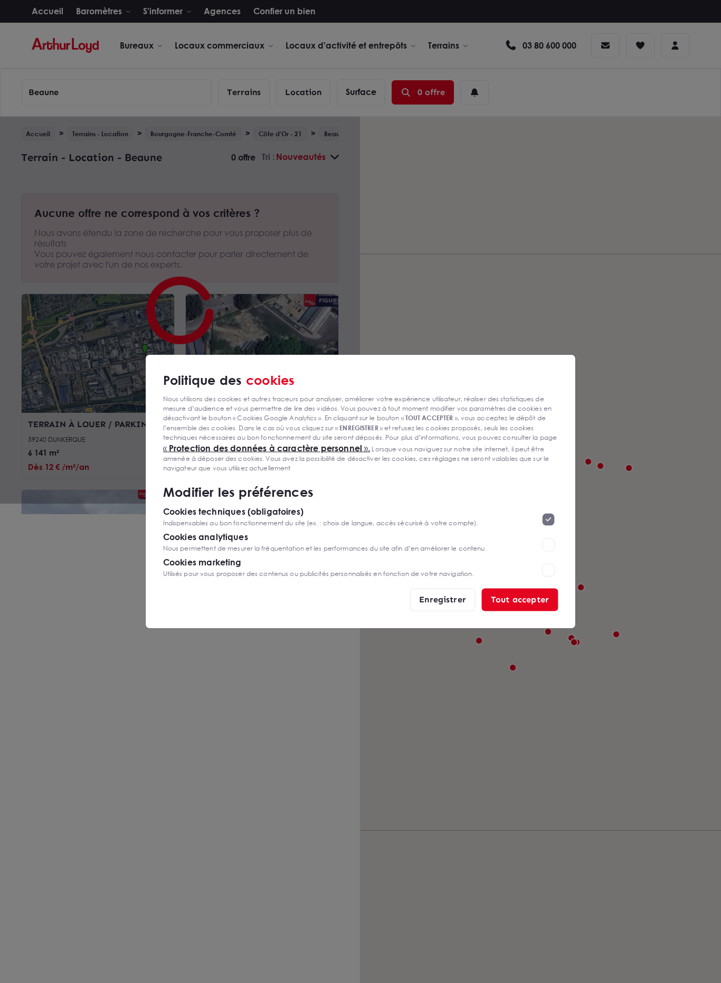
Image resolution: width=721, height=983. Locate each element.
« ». (267, 447)
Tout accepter (520, 599)
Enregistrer (442, 599)
